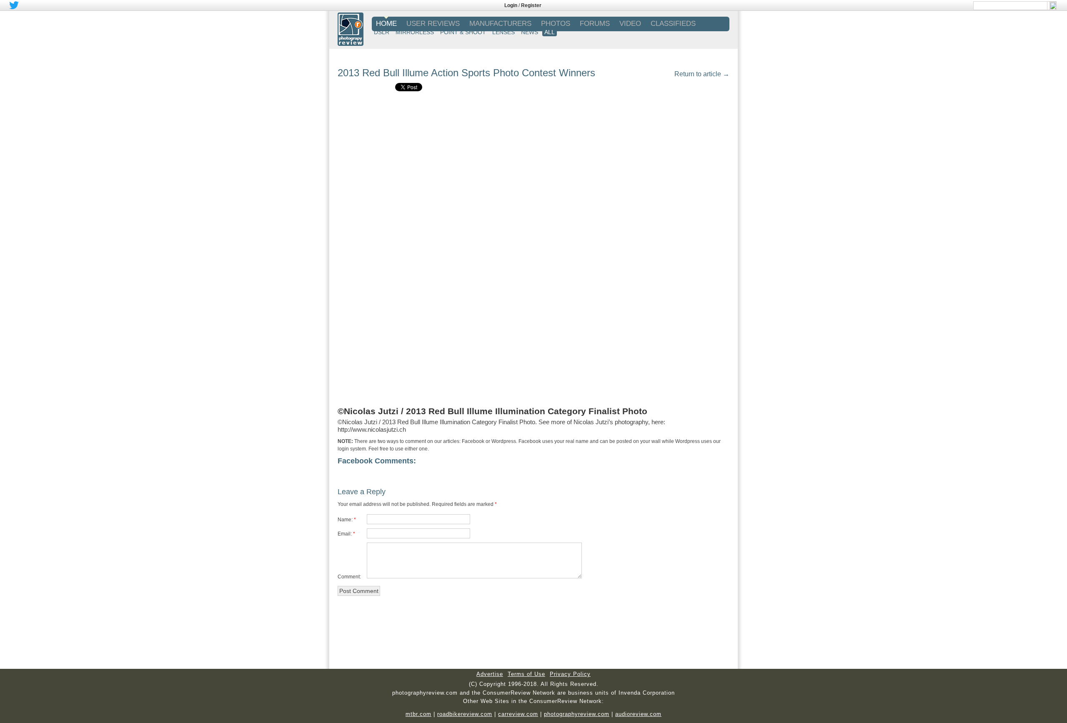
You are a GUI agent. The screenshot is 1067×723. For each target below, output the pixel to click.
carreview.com (518, 714)
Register (531, 5)
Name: (345, 520)
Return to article (701, 74)
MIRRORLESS (415, 32)
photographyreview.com (576, 714)
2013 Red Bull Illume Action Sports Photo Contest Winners (466, 72)
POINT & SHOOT (463, 32)
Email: (345, 534)
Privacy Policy (570, 674)
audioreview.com (638, 714)
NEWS (529, 32)
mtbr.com (418, 714)
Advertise (489, 674)
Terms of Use (526, 674)
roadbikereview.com (464, 714)
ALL (549, 32)
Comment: (349, 577)
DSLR (381, 32)
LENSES (503, 32)
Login (510, 5)
